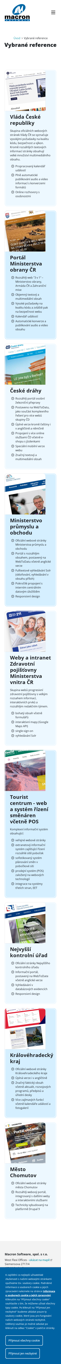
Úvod (17, 38)
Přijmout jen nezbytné (22, 1353)
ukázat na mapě (39, 1260)
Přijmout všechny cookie (24, 1340)
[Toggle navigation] (53, 12)
